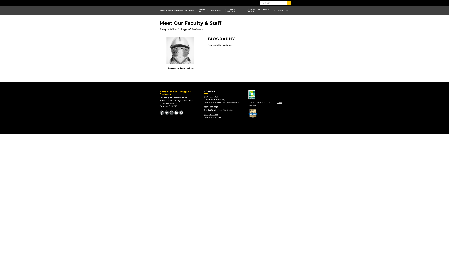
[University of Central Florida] (177, 3)
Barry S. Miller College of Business (177, 10)
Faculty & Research (230, 10)
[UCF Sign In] (248, 3)
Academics (216, 10)
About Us (202, 10)
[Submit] (289, 3)
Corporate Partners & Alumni (258, 10)
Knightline (283, 10)
